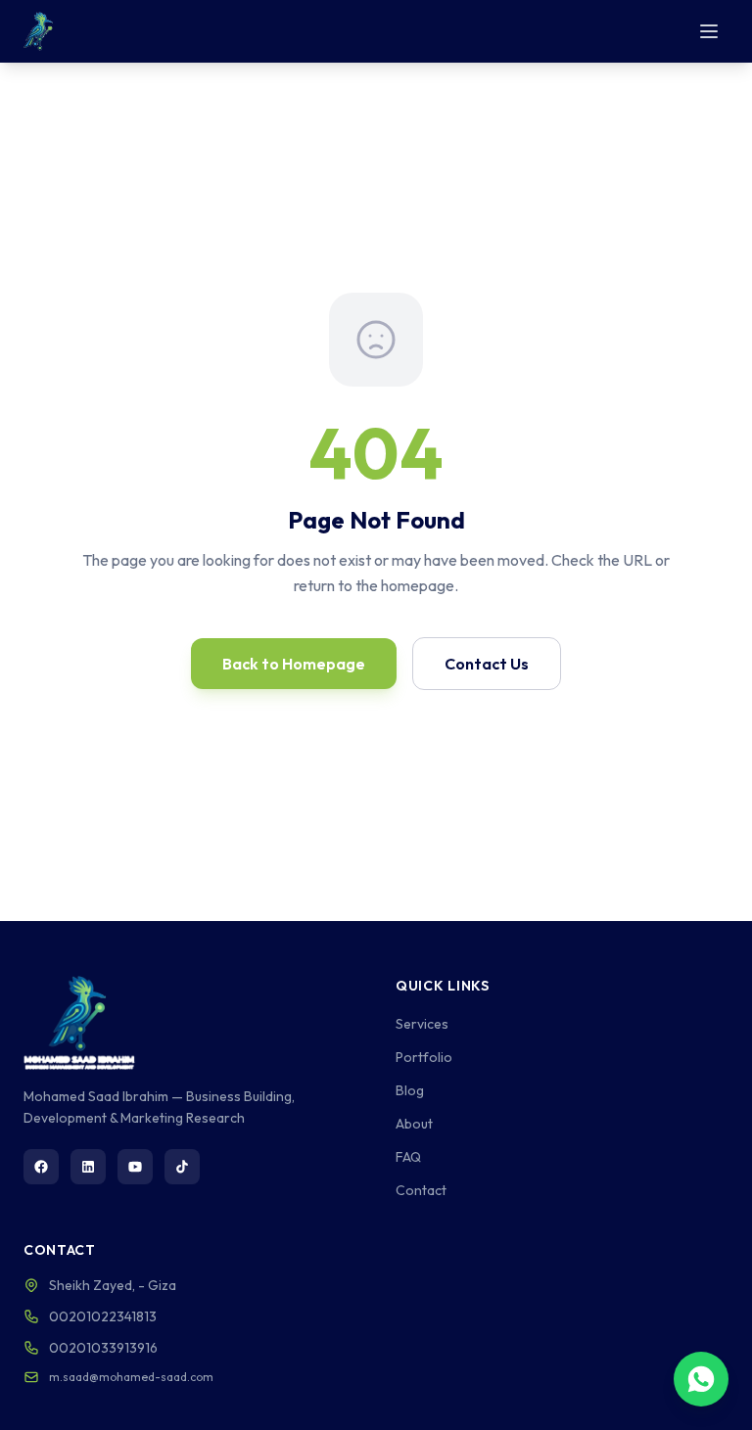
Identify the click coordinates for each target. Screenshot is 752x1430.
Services (422, 1024)
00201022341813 (103, 1316)
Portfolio (424, 1057)
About (414, 1123)
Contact (421, 1190)
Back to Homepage (293, 663)
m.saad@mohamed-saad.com (131, 1376)
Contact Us (487, 663)
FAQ (408, 1157)
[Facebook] (41, 1166)
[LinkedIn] (88, 1166)
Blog (410, 1090)
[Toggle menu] (708, 31)
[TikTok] (182, 1166)
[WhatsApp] (701, 1379)
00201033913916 (103, 1348)
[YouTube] (135, 1166)
